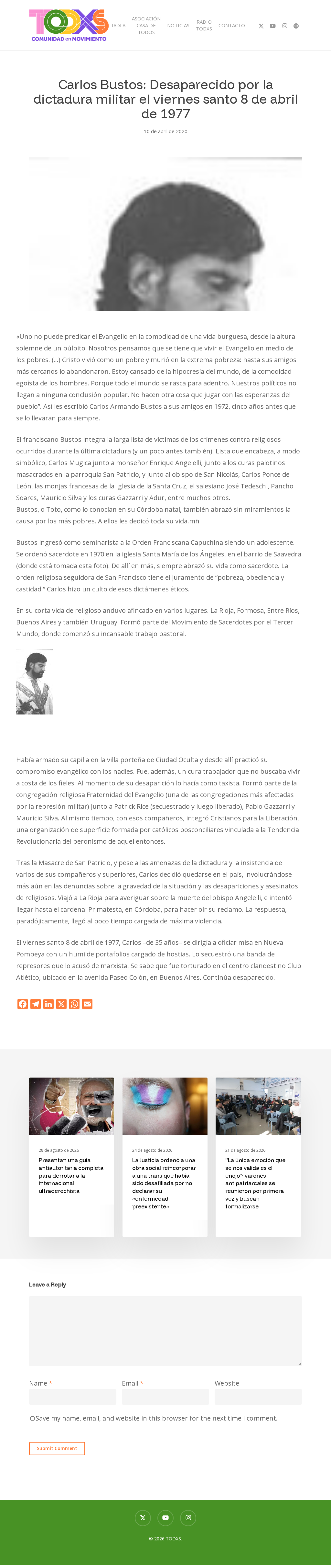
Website (227, 1383)
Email (133, 1383)
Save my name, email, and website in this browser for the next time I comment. (157, 1418)
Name (40, 1383)
